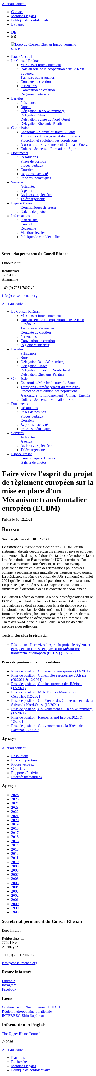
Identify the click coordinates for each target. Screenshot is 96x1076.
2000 (15, 904)
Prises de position (33, 161)
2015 (15, 841)
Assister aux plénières (36, 195)
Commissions (21, 128)
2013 (15, 849)
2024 (15, 803)
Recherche (28, 228)
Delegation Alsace (34, 115)
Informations (20, 216)
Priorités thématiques (36, 178)
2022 (15, 812)
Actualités (28, 186)
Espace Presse (21, 203)
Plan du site (29, 220)
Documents (19, 153)
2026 (15, 795)
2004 (15, 887)
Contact (17, 12)
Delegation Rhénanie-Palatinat (43, 124)
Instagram (9, 985)
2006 (15, 879)
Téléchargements (33, 199)
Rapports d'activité (34, 174)
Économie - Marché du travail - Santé (48, 132)
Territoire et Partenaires (38, 77)
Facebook (9, 989)
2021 (15, 816)
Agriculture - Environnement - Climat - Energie (55, 144)
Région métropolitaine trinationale (27, 1011)
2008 (15, 870)
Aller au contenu (14, 4)
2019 (15, 824)
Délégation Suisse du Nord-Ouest (45, 119)
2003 (15, 891)
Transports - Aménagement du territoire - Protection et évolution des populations (50, 138)
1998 (15, 912)
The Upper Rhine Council (21, 1034)
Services (17, 182)
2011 (14, 858)
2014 (15, 845)
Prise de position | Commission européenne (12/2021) (50, 671)
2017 (15, 833)
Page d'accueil (21, 56)
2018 (15, 828)
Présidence (28, 103)
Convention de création (38, 90)
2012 (15, 853)
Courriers (27, 170)
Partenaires (29, 86)
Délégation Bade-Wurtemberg (43, 111)
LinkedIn (8, 981)
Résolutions (29, 157)
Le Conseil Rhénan (25, 61)
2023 (15, 807)
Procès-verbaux (32, 165)
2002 (15, 895)
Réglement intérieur (35, 94)
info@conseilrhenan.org (19, 296)
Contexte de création (36, 82)
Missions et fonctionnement (41, 65)
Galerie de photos (33, 212)
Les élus (17, 98)
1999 (15, 908)
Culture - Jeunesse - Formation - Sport (48, 149)
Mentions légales (23, 16)
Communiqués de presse (38, 207)
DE (13, 32)
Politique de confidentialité (30, 20)
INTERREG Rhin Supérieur (23, 1016)
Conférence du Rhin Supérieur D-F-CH (31, 1007)
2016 (15, 837)
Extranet (17, 24)
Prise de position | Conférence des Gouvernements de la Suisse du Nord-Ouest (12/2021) (52, 703)
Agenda (26, 191)
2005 (15, 883)
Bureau (26, 107)
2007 (15, 874)
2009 (15, 866)
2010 (15, 862)
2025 (15, 799)
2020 (15, 820)
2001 (15, 900)
